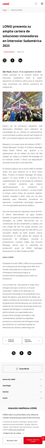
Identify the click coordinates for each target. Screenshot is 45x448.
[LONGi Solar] (6, 3)
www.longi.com (28, 327)
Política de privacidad (16, 430)
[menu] (42, 4)
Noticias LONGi (16, 10)
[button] (36, 3)
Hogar (5, 10)
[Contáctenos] (43, 438)
